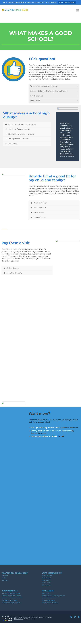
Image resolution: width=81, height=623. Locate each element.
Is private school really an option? (11, 602)
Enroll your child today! (67, 2)
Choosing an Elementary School (44, 436)
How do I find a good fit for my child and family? (49, 91)
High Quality (5, 575)
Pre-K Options (46, 593)
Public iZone (45, 580)
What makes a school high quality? (44, 86)
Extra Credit (35, 101)
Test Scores (5, 580)
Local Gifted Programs (48, 600)
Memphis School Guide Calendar (11, 593)
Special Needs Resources (49, 598)
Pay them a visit (36, 96)
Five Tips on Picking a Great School (45, 427)
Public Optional (46, 578)
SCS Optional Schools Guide (9, 600)
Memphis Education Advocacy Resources (53, 595)
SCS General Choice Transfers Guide (12, 598)
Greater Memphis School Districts (11, 595)
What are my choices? (52, 573)
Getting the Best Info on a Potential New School (51, 431)
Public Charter (46, 582)
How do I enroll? (10, 591)
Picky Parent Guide (65, 131)
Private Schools (46, 585)
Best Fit (4, 578)
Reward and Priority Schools (50, 602)
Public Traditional (47, 575)
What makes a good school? (15, 573)
